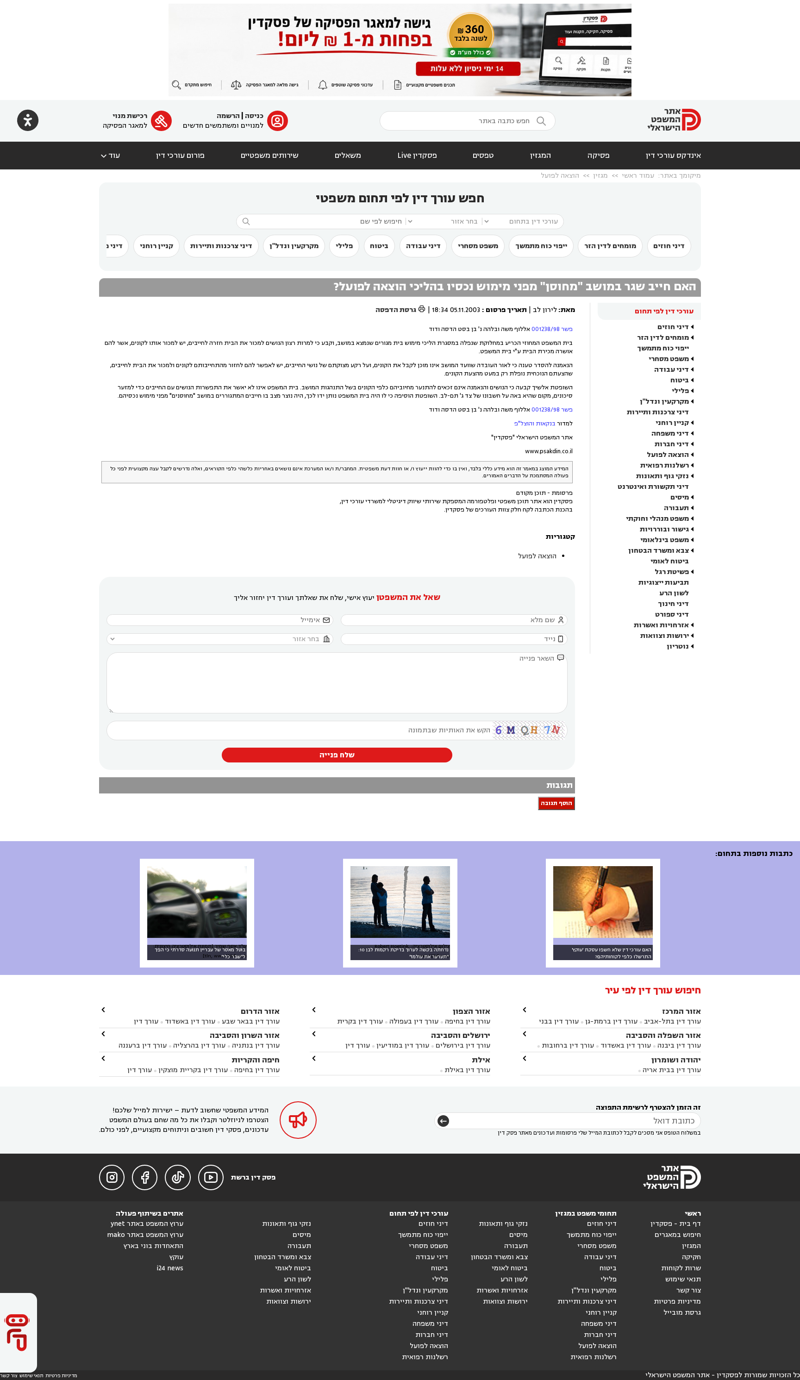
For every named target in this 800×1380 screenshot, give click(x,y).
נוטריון (678, 646)
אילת (481, 1060)
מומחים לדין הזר (610, 246)
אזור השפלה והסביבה (663, 1035)
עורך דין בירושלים (463, 1045)
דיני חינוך (673, 604)
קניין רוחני (156, 246)
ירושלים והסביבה (460, 1035)
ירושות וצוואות (664, 636)
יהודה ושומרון (676, 1060)
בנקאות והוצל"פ (535, 423)
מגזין (600, 176)
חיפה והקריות (255, 1060)
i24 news (169, 1268)
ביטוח (379, 246)
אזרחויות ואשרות (661, 625)
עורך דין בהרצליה (199, 1045)
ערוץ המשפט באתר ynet (147, 1224)
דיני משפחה (670, 433)
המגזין (540, 155)
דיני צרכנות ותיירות (221, 246)
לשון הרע (674, 593)
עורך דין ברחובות (568, 1045)
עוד (109, 155)
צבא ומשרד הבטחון (658, 551)
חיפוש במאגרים (678, 1235)
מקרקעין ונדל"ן (294, 246)
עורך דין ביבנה (679, 1045)
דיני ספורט (672, 614)
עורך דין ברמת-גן (611, 1021)
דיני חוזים (669, 246)
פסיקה (599, 155)
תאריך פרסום (506, 310)
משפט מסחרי (478, 246)
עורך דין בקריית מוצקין (193, 1070)
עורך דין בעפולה (413, 1021)
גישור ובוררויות (664, 529)
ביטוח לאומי (669, 561)
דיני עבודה (423, 246)
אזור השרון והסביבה (245, 1035)
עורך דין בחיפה (467, 1021)
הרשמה (228, 116)
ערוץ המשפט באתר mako (145, 1235)
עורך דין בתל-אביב (672, 1021)
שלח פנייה (337, 755)
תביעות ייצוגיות (663, 582)
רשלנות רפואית (664, 465)
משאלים (348, 155)
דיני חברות (672, 444)
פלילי (344, 246)
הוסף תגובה (556, 803)
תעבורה (676, 508)
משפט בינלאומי (664, 540)
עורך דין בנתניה (256, 1045)
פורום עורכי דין (180, 155)
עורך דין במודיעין (402, 1045)
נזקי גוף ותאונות (662, 476)
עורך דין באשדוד (625, 1045)
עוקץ (176, 1257)
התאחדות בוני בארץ (153, 1246)
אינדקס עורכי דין (673, 155)
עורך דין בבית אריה (672, 1070)
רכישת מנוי (129, 116)
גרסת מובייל (682, 1313)
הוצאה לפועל (560, 176)
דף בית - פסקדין (675, 1224)
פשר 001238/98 (552, 329)
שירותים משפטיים (270, 155)
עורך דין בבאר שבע (251, 1021)
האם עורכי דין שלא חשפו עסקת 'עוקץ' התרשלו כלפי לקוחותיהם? (611, 953)
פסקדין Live (417, 155)
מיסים (679, 497)
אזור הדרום (260, 1011)
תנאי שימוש (683, 1279)
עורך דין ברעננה (143, 1045)
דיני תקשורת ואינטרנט (653, 487)
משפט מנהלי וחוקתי (657, 519)
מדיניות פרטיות (677, 1301)
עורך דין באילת (467, 1070)
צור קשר (688, 1290)
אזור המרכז (681, 1011)
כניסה (254, 116)
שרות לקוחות (681, 1268)
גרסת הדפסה (400, 310)
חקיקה (691, 1257)
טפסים (483, 155)
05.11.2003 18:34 (456, 310)
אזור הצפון (471, 1011)
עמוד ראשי (638, 176)
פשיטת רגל (672, 572)
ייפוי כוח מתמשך (541, 246)
